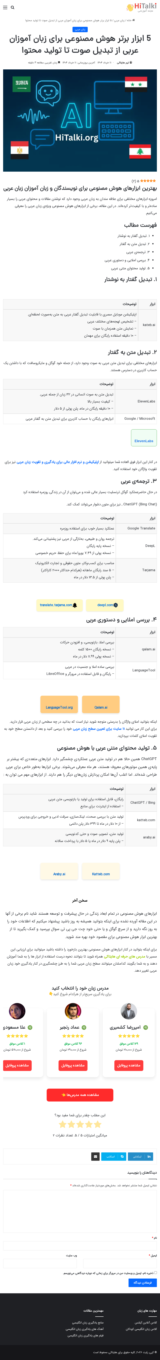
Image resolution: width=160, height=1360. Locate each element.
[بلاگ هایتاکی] (142, 7)
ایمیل (153, 1255)
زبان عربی (119, 20)
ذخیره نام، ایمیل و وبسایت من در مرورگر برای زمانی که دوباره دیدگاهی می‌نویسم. (108, 1273)
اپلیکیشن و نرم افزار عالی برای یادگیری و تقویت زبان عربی (58, 462)
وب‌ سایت (71, 1255)
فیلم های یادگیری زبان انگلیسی (86, 1335)
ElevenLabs (144, 441)
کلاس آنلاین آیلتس (146, 1323)
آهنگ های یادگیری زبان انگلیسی (85, 1329)
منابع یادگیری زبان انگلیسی (88, 1323)
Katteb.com (101, 874)
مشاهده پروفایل (128, 1065)
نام (154, 1238)
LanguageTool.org (59, 707)
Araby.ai (59, 874)
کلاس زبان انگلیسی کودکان (141, 1329)
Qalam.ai (101, 707)
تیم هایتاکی (123, 63)
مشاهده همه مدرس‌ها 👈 (80, 1095)
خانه (129, 20)
